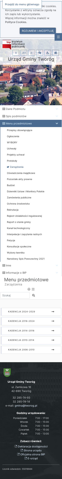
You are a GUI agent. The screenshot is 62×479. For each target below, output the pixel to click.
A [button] (16, 52)
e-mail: (21, 405)
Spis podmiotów (16, 116)
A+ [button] (24, 52)
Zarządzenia (13, 284)
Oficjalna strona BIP (32, 454)
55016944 (27, 469)
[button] (39, 53)
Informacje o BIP (16, 272)
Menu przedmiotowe (19, 123)
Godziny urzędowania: (31, 413)
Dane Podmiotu (15, 109)
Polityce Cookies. (16, 22)
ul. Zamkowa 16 (21, 387)
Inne (8, 265)
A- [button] (31, 52)
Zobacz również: (31, 441)
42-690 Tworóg (21, 391)
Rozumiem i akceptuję (38, 30)
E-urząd (32, 458)
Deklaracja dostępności (32, 446)
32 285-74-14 (21, 401)
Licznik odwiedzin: (11, 469)
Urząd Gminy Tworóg (31, 59)
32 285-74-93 (21, 397)
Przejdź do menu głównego (22, 4)
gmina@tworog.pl (26, 405)
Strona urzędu (32, 450)
